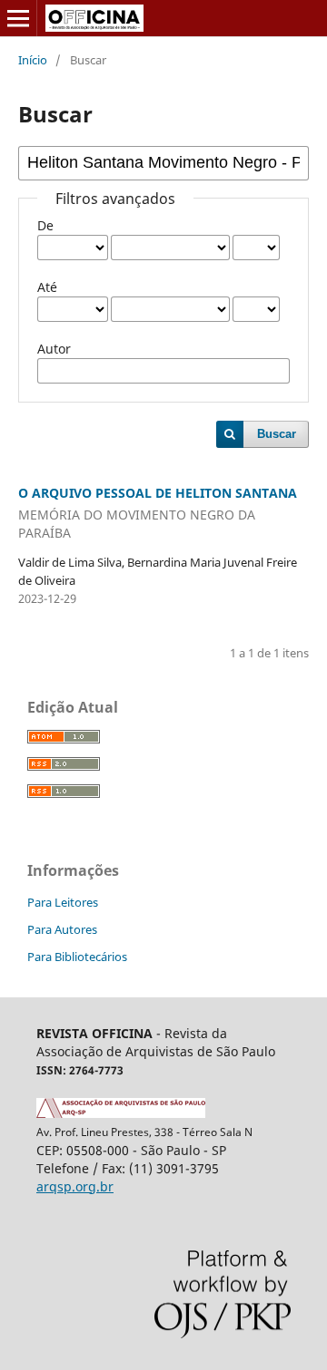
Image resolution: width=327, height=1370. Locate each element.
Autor (54, 348)
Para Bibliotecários (77, 956)
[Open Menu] (18, 18)
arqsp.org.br (75, 1186)
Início (32, 60)
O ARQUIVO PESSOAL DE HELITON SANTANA (157, 512)
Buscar (276, 434)
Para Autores (62, 929)
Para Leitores (62, 902)
